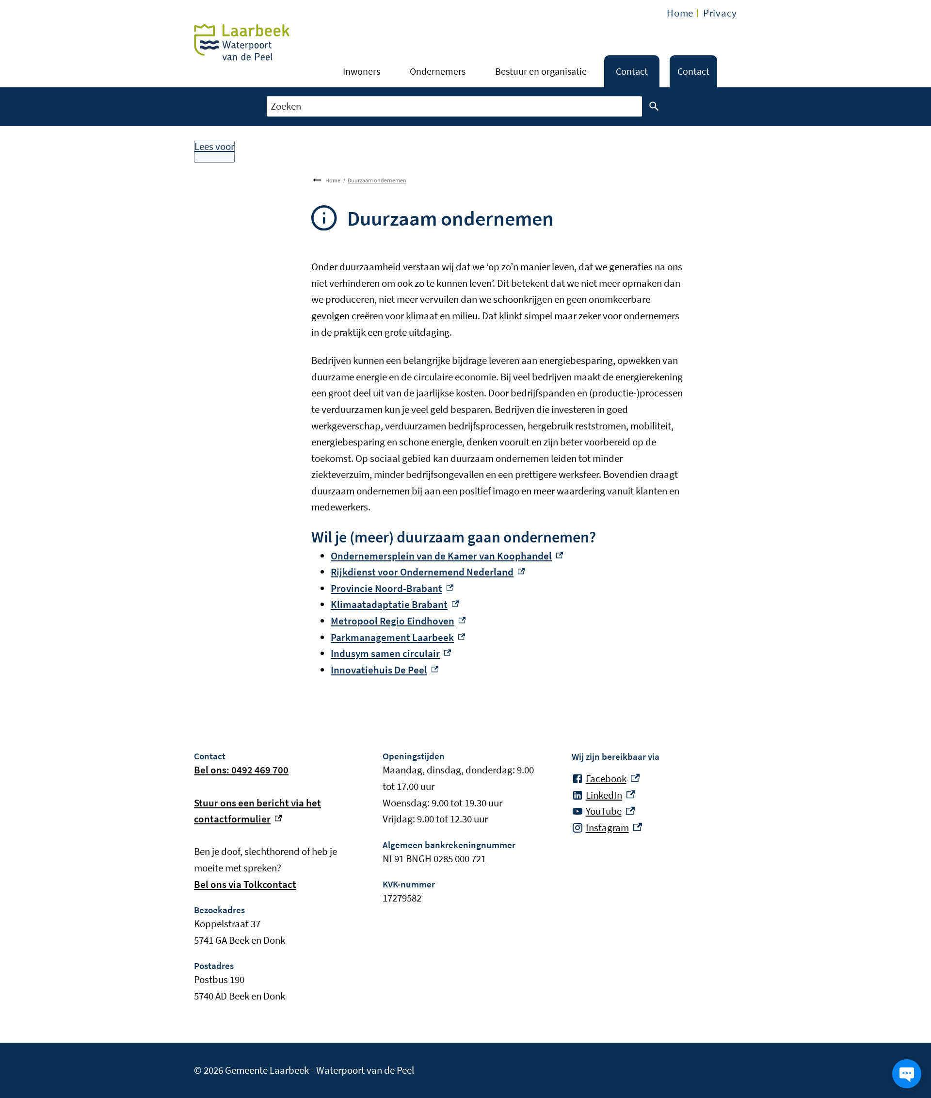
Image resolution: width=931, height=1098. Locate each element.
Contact (632, 71)
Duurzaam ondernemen (377, 180)
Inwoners (361, 71)
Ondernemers (438, 71)
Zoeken (654, 107)
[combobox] (454, 106)
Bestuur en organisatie (541, 71)
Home (680, 12)
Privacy (720, 12)
